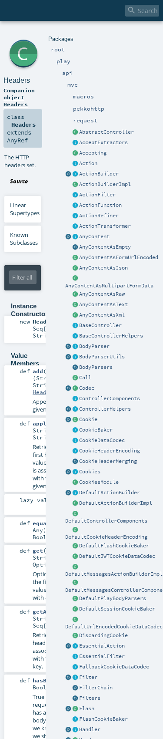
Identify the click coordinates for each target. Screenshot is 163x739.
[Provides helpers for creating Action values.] (75, 174)
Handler (89, 729)
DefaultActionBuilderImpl (115, 503)
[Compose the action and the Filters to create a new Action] (75, 688)
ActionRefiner (99, 216)
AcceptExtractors (103, 142)
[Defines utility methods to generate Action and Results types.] (75, 325)
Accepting (92, 153)
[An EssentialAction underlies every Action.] (75, 646)
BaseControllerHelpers (111, 336)
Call (85, 378)
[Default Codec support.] (68, 388)
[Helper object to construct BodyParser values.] (68, 346)
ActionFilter (97, 195)
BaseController (100, 325)
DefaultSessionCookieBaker (117, 609)
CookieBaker (96, 430)
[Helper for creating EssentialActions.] (68, 646)
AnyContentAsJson (103, 268)
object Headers (15, 101)
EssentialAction (102, 646)
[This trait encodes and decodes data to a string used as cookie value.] (75, 440)
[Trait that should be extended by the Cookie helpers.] (75, 430)
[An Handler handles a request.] (75, 729)
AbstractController (106, 132)
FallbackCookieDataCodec (114, 667)
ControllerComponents (109, 398)
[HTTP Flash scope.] (75, 708)
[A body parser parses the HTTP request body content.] (75, 346)
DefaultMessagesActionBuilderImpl (114, 574)
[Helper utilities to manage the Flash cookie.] (75, 719)
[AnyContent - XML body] (75, 315)
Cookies (89, 472)
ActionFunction (100, 205)
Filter (88, 677)
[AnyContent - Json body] (75, 268)
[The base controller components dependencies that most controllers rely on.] (75, 398)
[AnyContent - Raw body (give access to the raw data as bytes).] (75, 294)
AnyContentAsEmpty (105, 247)
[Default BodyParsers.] (75, 367)
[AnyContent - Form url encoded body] (75, 257)
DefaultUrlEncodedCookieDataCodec (114, 627)
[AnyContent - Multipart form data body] (75, 278)
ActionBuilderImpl (105, 184)
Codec (86, 388)
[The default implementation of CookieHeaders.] (75, 529)
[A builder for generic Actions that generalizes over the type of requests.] (75, 205)
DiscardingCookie (103, 635)
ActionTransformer (105, 226)
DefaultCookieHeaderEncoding (106, 537)
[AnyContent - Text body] (75, 304)
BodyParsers (96, 367)
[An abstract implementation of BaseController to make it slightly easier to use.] (75, 132)
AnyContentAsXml (102, 315)
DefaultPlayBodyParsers (112, 598)
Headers (16, 80)
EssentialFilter (102, 656)
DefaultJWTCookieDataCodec (117, 556)
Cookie (88, 419)
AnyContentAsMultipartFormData (109, 286)
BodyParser (94, 346)
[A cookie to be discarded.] (75, 635)
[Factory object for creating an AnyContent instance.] (68, 236)
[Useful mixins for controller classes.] (75, 409)
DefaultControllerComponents (106, 521)
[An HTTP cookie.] (75, 419)
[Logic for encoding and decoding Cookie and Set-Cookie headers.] (75, 451)
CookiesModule (99, 482)
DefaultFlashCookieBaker (114, 546)
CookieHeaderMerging (108, 461)
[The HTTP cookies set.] (75, 472)
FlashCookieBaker (103, 719)
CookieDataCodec (102, 440)
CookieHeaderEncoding (109, 451)
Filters (89, 698)
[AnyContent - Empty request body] (75, 247)
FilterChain (96, 688)
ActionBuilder (99, 174)
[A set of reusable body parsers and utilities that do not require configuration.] (75, 357)
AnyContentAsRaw (102, 294)
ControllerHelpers (105, 409)
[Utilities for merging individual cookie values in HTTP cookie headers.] (75, 461)
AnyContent (94, 236)
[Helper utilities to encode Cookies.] (68, 472)
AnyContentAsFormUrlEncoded (118, 257)
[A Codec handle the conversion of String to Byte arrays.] (75, 388)
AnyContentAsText (103, 304)
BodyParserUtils (102, 357)
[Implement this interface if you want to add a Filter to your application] (75, 677)
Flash (86, 708)
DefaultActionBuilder (109, 492)
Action (88, 163)
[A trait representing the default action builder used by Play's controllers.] (75, 492)
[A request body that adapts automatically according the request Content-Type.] (75, 236)
